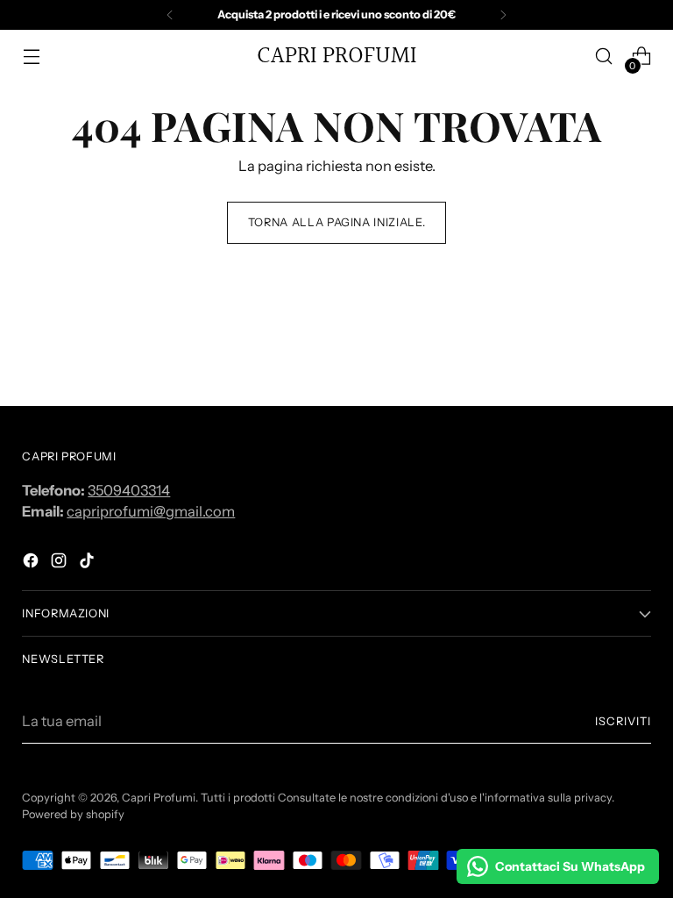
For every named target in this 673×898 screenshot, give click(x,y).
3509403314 (129, 490)
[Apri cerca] (604, 57)
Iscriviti (623, 721)
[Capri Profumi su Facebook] (32, 563)
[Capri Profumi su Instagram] (60, 563)
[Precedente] (170, 15)
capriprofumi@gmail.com (151, 511)
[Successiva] (503, 15)
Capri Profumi (158, 797)
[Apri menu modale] (31, 57)
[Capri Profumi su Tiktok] (88, 563)
